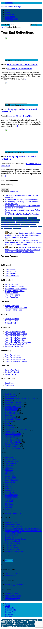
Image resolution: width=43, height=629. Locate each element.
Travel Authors (10, 269)
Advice (3, 218)
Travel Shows (10, 438)
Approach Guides (11, 522)
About (7, 12)
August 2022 (10, 482)
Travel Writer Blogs (12, 355)
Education (24, 218)
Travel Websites (11, 297)
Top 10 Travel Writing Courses (16, 336)
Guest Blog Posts (12, 413)
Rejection (26, 222)
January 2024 (10, 459)
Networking (19, 222)
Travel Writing (17, 228)
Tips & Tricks (10, 432)
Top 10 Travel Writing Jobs (15, 338)
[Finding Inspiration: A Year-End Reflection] (16, 150)
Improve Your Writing (13, 220)
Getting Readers (11, 409)
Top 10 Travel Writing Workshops (18, 342)
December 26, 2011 (15, 116)
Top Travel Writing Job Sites (16, 308)
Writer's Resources (12, 446)
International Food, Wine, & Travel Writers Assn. (23, 531)
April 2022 (9, 486)
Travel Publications (12, 295)
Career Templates (12, 306)
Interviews (23, 220)
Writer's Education (12, 444)
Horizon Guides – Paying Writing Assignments (23, 529)
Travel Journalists (12, 276)
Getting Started (11, 411)
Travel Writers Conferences (15, 359)
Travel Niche (33, 226)
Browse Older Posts (13, 513)
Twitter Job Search (12, 574)
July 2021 (9, 501)
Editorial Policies (11, 610)
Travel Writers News (13, 543)
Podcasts (9, 421)
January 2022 (10, 493)
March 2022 (9, 488)
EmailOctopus (13, 191)
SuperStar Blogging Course (15, 539)
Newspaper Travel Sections (16, 289)
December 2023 (11, 461)
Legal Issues (10, 383)
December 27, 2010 (33, 164)
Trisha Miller (27, 69)
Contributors (10, 17)
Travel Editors (10, 274)
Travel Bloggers (11, 271)
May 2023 (9, 470)
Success (23, 224)
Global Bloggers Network (15, 585)
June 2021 (9, 503)
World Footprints (11, 600)
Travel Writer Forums (13, 357)
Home (7, 10)
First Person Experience (14, 405)
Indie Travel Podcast (13, 596)
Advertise (9, 21)
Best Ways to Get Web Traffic (16, 344)
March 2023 (9, 474)
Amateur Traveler (11, 594)
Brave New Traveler (12, 524)
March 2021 (9, 509)
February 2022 (10, 491)
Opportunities (10, 417)
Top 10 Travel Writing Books (16, 334)
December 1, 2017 (14, 69)
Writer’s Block (10, 374)
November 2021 (11, 495)
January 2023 (10, 476)
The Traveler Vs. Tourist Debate (22, 64)
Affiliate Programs (12, 319)
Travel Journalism (23, 226)
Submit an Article (11, 19)
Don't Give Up (17, 218)
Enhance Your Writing (13, 402)
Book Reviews (10, 394)
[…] (25, 79)
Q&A (7, 423)
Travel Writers (8, 228)
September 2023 (11, 463)
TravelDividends (11, 547)
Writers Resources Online (15, 551)
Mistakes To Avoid (9, 222)
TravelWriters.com (12, 549)
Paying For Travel (12, 372)
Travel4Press (10, 545)
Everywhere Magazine (13, 527)
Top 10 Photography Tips (15, 332)
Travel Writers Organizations (16, 361)
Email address (6, 185)
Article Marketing (11, 284)
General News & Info (13, 407)
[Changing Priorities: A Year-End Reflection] (16, 103)
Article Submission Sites (14, 287)
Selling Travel (10, 323)
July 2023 (9, 466)
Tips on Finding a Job (13, 310)
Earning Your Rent (12, 370)
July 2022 (9, 484)
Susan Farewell (31, 224)
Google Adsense (11, 321)
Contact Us (9, 15)
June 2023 (9, 468)
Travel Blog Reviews (13, 434)
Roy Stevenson (34, 222)
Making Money (31, 220)
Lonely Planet (10, 537)
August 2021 (10, 499)
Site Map (8, 616)
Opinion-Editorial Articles (14, 291)
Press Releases (11, 293)
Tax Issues (9, 385)
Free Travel (31, 218)
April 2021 (9, 507)
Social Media (5, 224)
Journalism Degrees (13, 533)
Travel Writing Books (13, 442)
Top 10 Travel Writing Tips (15, 340)
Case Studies (10, 396)
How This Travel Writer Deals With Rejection (22, 214)
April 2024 (9, 457)
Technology (4, 226)
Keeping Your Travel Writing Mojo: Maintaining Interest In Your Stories (22, 207)
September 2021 (11, 497)
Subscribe (5, 189)
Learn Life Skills (11, 535)
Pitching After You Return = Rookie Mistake (21, 199)
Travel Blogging (13, 226)
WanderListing (10, 576)
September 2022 (11, 480)
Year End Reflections (13, 448)
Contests (8, 400)
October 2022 (10, 478)
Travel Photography (12, 436)
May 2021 (9, 505)
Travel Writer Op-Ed (12, 440)
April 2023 (9, 472)
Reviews (8, 425)
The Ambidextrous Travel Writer (17, 430)
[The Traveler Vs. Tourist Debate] (16, 58)
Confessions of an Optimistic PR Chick (20, 398)
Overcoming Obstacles (14, 419)
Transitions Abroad (12, 541)
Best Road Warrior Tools (14, 346)
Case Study (9, 218)
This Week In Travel (12, 598)
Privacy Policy (10, 612)
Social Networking (14, 224)
